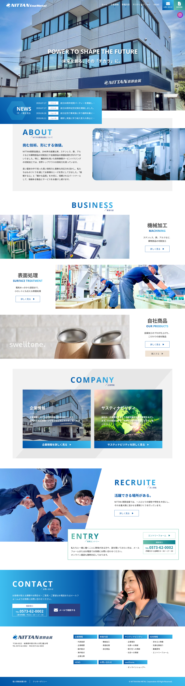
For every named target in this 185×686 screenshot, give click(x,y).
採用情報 (154, 636)
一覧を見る (26, 113)
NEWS (156, 4)
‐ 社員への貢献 (132, 645)
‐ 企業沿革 (80, 656)
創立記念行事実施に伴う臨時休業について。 (78, 113)
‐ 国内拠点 (80, 649)
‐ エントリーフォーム (160, 652)
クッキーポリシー (40, 681)
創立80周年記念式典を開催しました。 (77, 108)
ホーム (105, 4)
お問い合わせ (106, 662)
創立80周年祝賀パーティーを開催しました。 (78, 102)
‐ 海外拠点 (80, 652)
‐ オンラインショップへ (135, 667)
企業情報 (79, 636)
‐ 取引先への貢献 (133, 649)
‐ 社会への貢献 (132, 652)
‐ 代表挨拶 (80, 641)
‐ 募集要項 (155, 649)
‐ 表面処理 (105, 645)
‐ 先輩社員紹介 (157, 645)
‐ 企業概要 (80, 645)
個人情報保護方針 (20, 681)
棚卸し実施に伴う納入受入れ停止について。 (78, 118)
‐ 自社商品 (105, 649)
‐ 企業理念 (130, 641)
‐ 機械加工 (105, 641)
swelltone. (130, 662)
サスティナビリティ (134, 636)
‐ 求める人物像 (157, 641)
